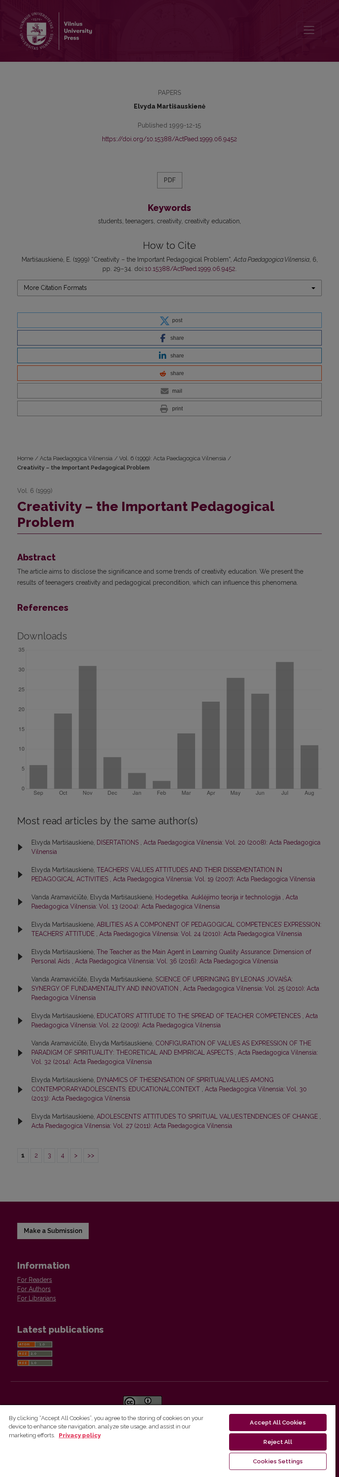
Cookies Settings (278, 1461)
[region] (167, 1440)
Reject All (278, 1442)
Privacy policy (80, 1435)
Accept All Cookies (277, 1422)
